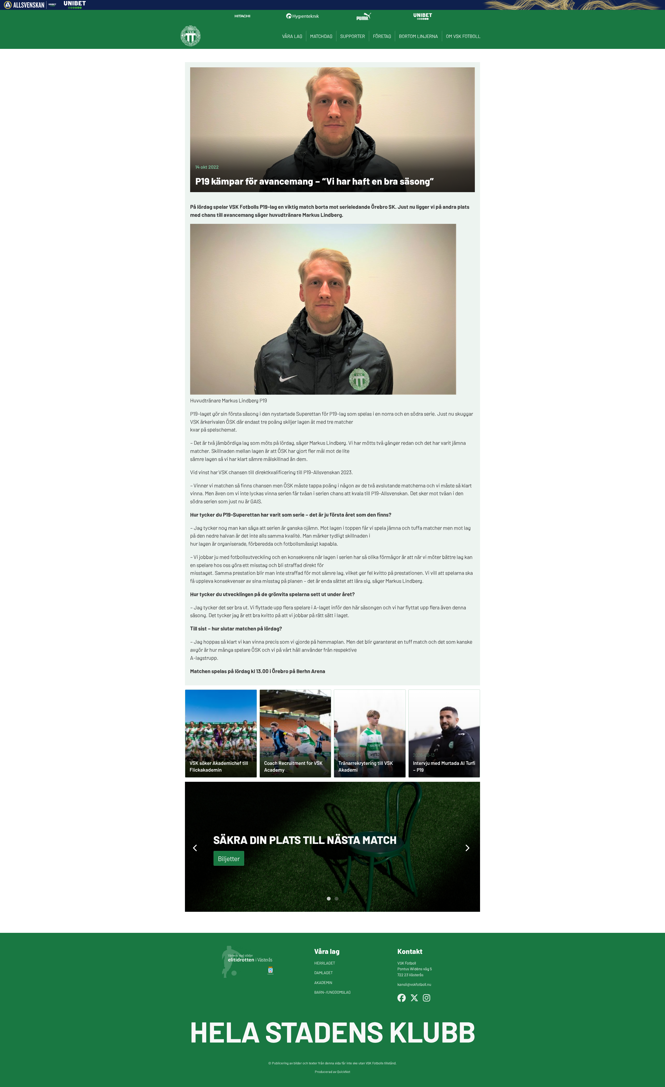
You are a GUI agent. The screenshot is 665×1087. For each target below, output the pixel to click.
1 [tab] (328, 898)
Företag (382, 36)
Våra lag (292, 36)
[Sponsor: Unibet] (75, 7)
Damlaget (323, 972)
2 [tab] (336, 898)
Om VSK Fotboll (463, 36)
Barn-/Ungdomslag (332, 992)
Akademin (323, 982)
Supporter (352, 36)
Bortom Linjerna (418, 36)
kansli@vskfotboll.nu (414, 984)
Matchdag (321, 36)
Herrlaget (324, 963)
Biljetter (229, 858)
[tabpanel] (332, 847)
